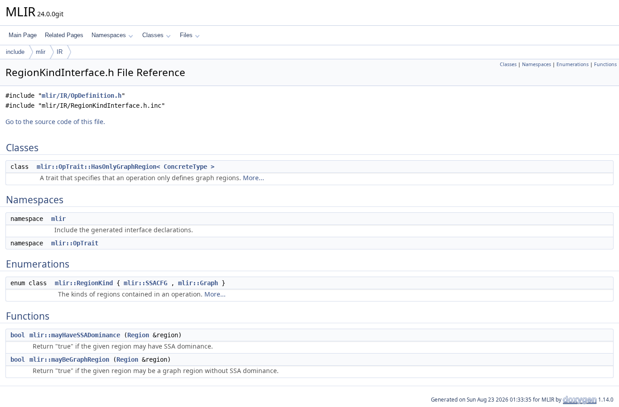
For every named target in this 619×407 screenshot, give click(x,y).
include (15, 51)
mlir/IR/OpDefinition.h (81, 95)
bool (17, 335)
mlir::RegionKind (84, 283)
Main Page (23, 35)
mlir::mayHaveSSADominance (74, 335)
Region (138, 335)
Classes (153, 35)
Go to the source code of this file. (55, 121)
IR (60, 51)
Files (186, 35)
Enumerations (572, 64)
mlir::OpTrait (74, 243)
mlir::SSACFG (145, 283)
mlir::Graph (198, 283)
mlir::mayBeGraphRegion (69, 359)
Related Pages (64, 35)
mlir (40, 51)
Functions (605, 64)
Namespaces (109, 35)
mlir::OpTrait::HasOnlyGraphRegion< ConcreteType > (125, 166)
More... (253, 177)
